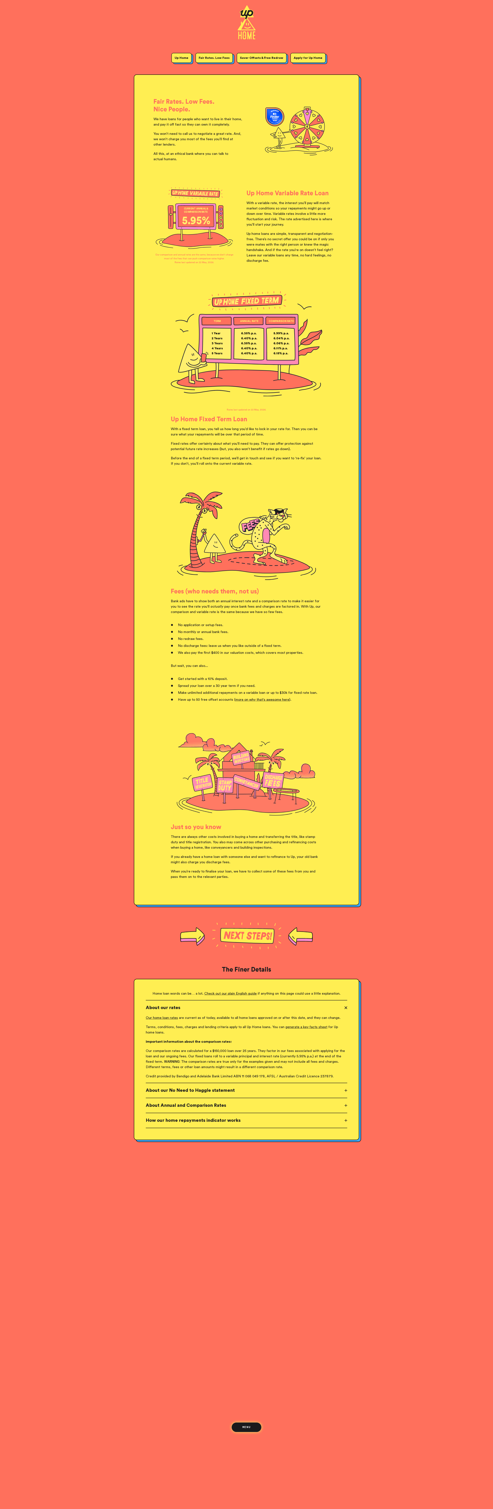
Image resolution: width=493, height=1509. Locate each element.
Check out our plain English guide (230, 993)
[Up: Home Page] (246, 19)
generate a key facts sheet (306, 1027)
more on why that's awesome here (262, 699)
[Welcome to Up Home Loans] (247, 24)
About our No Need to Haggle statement (190, 1090)
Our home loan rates (162, 1017)
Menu (246, 1427)
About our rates (163, 1007)
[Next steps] (246, 935)
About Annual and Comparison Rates (186, 1105)
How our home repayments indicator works (193, 1120)
